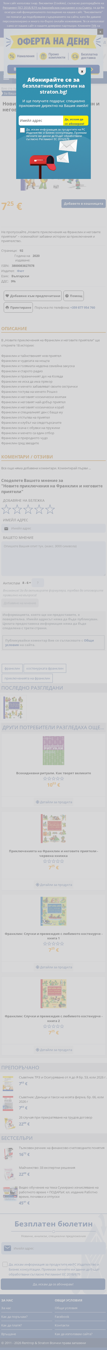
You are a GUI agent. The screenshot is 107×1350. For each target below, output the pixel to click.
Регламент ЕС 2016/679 (54, 139)
